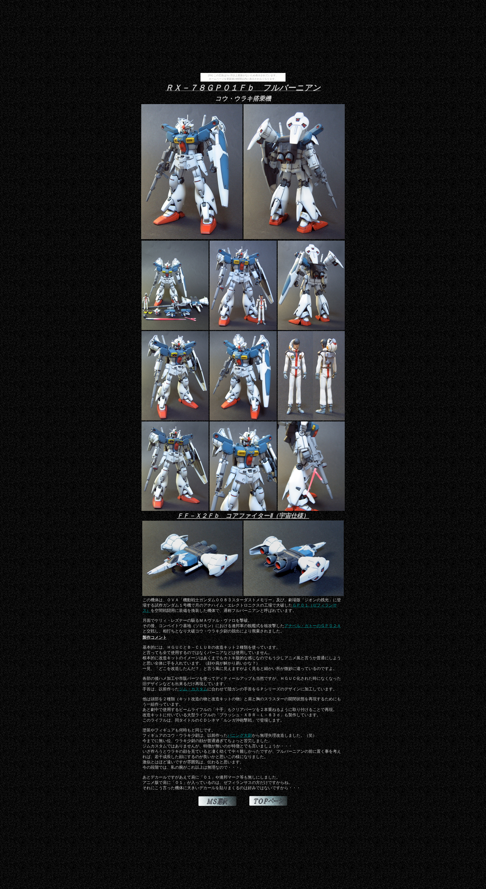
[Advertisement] (243, 37)
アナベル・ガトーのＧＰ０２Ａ (312, 626)
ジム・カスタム (193, 689)
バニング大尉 (240, 735)
